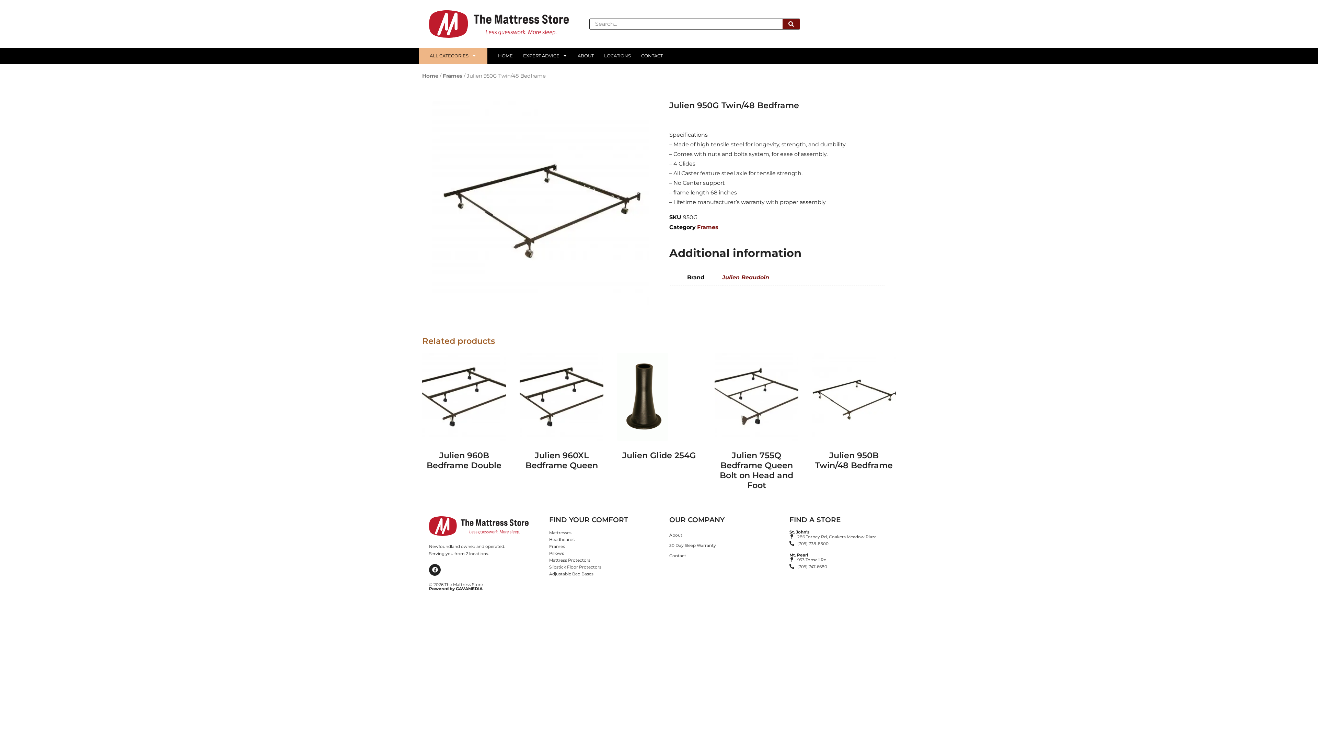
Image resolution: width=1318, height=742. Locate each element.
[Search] (791, 24)
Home (505, 55)
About (586, 55)
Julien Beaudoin (745, 277)
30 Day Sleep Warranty (692, 545)
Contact (652, 55)
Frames (452, 76)
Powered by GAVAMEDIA (456, 588)
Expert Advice (541, 55)
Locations (617, 55)
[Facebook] (435, 570)
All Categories (449, 55)
